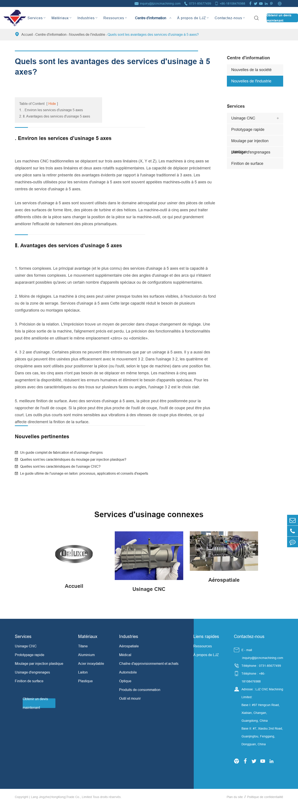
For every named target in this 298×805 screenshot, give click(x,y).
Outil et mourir (130, 698)
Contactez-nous (228, 18)
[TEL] (292, 531)
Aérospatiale (129, 646)
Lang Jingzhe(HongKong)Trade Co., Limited (61, 797)
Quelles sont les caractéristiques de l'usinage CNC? (60, 466)
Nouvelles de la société (251, 69)
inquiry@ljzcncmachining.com (160, 3)
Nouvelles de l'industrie (87, 34)
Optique (125, 681)
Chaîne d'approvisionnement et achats (148, 663)
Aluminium (86, 655)
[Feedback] (292, 542)
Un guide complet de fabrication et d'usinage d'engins (61, 452)
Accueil (27, 34)
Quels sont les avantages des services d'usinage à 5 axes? (153, 34)
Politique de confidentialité (265, 797)
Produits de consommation (139, 690)
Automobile (128, 672)
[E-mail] (292, 520)
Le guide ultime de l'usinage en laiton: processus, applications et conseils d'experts (84, 473)
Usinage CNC (243, 118)
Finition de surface (247, 163)
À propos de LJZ (191, 18)
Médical (125, 655)
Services (35, 18)
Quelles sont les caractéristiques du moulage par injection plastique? (73, 459)
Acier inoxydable (91, 663)
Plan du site (235, 797)
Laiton (83, 672)
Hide (52, 104)
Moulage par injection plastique (250, 142)
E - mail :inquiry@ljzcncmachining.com (262, 654)
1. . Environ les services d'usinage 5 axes (51, 110)
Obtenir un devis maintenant (279, 18)
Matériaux (60, 18)
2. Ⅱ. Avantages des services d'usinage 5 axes (54, 116)
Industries (86, 18)
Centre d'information (150, 14)
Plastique (85, 681)
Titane (83, 646)
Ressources (113, 18)
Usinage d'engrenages (250, 152)
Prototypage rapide (247, 129)
